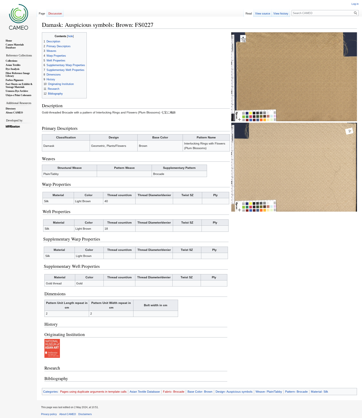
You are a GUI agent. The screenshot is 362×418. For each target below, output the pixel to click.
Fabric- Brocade (173, 391)
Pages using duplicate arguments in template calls (93, 391)
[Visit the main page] (18, 17)
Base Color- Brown (199, 391)
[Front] (294, 76)
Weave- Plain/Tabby (269, 391)
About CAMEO (67, 414)
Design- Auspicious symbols (234, 391)
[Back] (294, 167)
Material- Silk (319, 391)
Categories (50, 391)
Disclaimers (85, 414)
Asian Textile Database (145, 391)
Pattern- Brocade (296, 391)
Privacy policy (49, 414)
